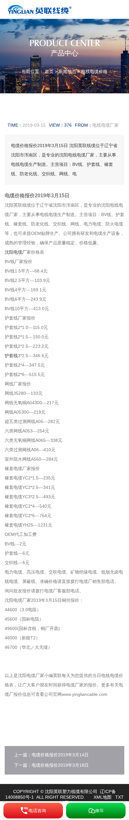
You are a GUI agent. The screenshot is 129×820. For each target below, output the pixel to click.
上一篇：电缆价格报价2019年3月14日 (51, 754)
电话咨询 (37, 810)
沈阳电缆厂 (16, 252)
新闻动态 (67, 71)
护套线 (11, 355)
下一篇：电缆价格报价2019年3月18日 (51, 765)
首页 (49, 71)
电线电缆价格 (94, 71)
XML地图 (102, 797)
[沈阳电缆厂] (41, 9)
